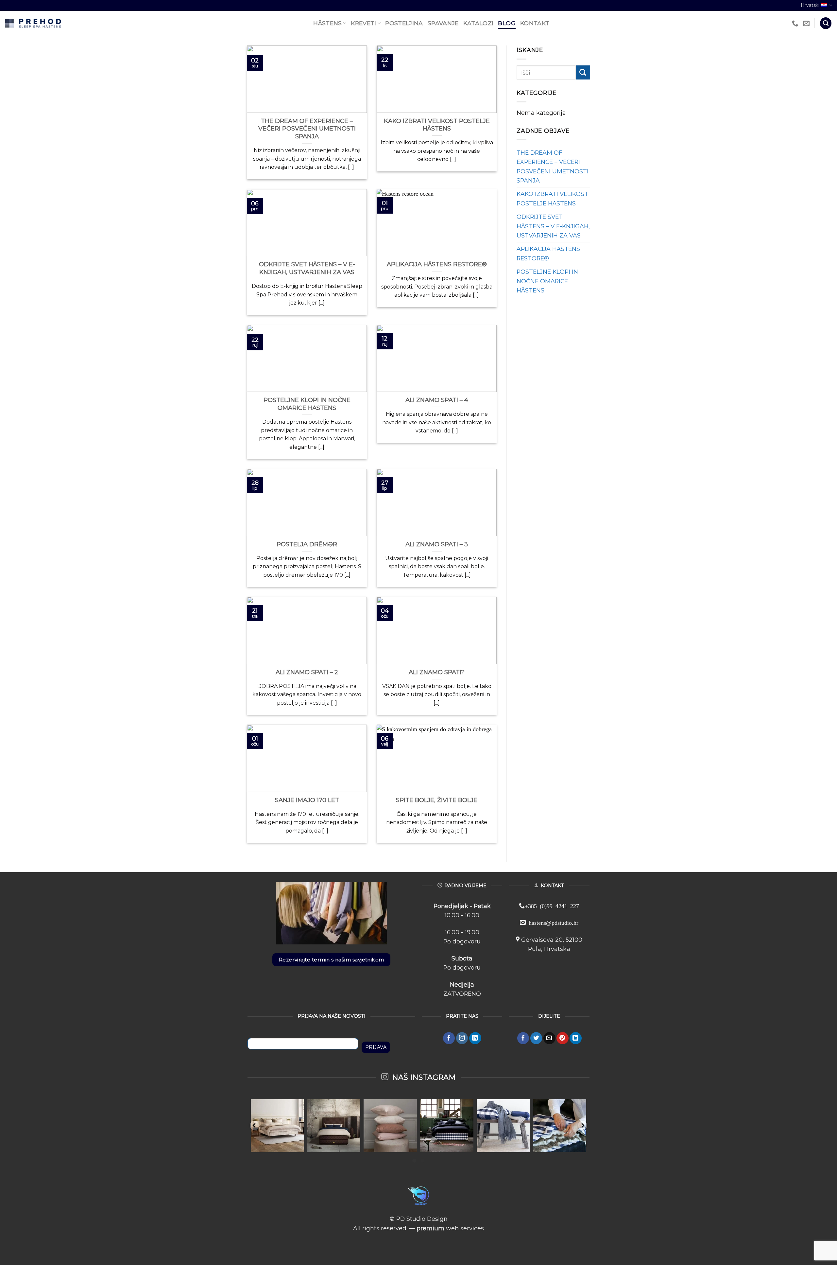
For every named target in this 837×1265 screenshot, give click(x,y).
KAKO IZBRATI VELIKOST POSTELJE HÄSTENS (552, 198)
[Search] (826, 23)
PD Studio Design (422, 1218)
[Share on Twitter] (536, 1038)
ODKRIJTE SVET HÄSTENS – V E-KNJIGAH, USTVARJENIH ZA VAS (553, 226)
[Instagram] (297, 1146)
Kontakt (534, 23)
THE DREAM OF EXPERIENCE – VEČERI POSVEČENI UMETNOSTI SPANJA (553, 166)
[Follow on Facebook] (449, 1038)
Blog (506, 23)
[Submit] (583, 72)
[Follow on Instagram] (462, 1038)
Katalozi (478, 23)
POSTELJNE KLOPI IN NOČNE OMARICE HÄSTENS (547, 281)
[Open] (277, 1125)
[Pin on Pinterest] (562, 1038)
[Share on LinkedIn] (576, 1038)
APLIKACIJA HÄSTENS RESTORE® (548, 253)
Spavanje (443, 23)
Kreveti (363, 23)
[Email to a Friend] (549, 1038)
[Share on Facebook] (523, 1038)
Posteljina (404, 23)
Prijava (375, 1047)
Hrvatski (810, 5)
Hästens (327, 23)
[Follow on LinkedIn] (475, 1038)
